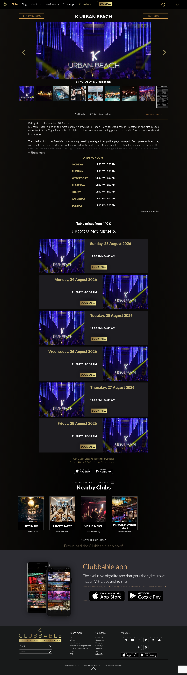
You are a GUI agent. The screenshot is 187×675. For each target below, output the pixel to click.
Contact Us (99, 640)
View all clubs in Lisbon (93, 539)
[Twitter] (145, 639)
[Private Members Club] (124, 509)
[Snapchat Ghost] (159, 639)
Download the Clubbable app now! (93, 545)
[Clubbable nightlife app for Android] (104, 473)
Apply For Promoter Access (80, 648)
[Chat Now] (164, 5)
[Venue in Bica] (93, 509)
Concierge (68, 4)
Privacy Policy (95, 665)
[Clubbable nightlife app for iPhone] (83, 473)
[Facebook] (139, 639)
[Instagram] (125, 639)
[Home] (5, 4)
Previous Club (33, 16)
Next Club (153, 16)
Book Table (105, 4)
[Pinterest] (145, 647)
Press (72, 651)
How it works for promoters (80, 646)
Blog (24, 4)
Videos (72, 640)
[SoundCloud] (152, 639)
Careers (98, 643)
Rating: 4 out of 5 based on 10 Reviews (49, 123)
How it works (52, 4)
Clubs (14, 4)
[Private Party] (62, 509)
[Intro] (93, 670)
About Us (35, 4)
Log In (177, 4)
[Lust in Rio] (31, 509)
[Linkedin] (139, 647)
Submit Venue (100, 648)
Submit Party (100, 654)
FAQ (71, 654)
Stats (97, 651)
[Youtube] (132, 639)
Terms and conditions (76, 665)
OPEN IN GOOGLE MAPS (153, 115)
